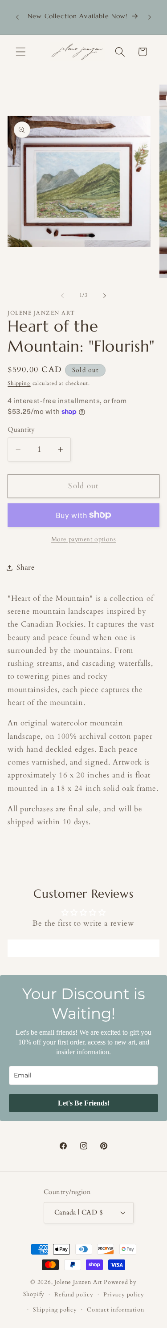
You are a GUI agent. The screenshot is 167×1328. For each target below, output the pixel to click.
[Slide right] (104, 295)
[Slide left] (62, 295)
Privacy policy (123, 1295)
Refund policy (73, 1295)
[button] (20, 51)
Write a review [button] (83, 948)
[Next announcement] (149, 17)
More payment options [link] (83, 539)
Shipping (19, 383)
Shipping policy (55, 1310)
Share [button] (25, 567)
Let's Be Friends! (84, 1103)
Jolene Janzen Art (78, 1282)
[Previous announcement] (17, 17)
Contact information (115, 1310)
